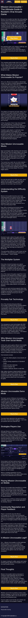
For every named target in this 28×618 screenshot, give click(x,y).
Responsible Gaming (6, 609)
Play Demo (14, 38)
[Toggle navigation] (2, 1)
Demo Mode (17, 1)
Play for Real (24, 1)
